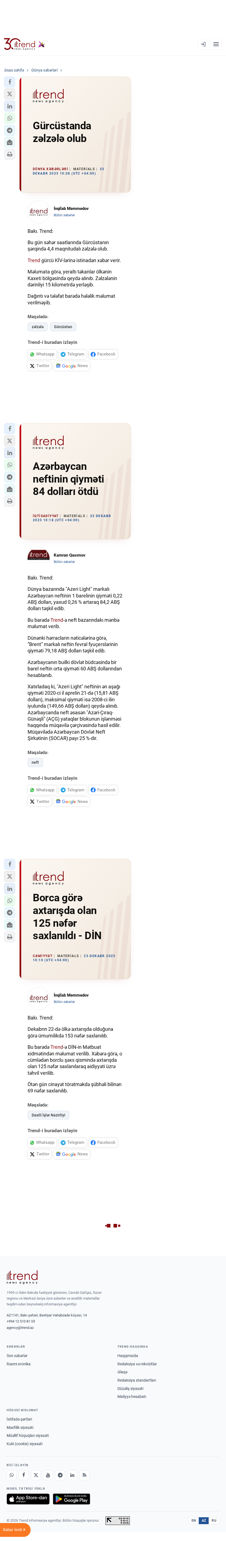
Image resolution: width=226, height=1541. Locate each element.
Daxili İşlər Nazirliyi (48, 1115)
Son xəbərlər (17, 1355)
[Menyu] (216, 44)
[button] (9, 82)
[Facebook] (24, 1475)
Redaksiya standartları (136, 1380)
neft (35, 762)
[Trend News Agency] (22, 1277)
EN (194, 1520)
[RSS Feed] (84, 1475)
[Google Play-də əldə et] (71, 1499)
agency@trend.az (20, 1328)
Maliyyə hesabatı (131, 1396)
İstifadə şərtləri (19, 1419)
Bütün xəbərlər (64, 215)
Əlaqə (122, 1372)
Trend (34, 260)
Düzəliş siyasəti (130, 1388)
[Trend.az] (24, 44)
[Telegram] (60, 1475)
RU (214, 1520)
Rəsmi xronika (19, 1364)
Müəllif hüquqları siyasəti (28, 1435)
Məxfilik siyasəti (20, 1427)
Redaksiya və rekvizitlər (137, 1364)
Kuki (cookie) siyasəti (24, 1444)
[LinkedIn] (72, 1475)
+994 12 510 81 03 (21, 1321)
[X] (36, 1475)
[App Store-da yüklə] (28, 1499)
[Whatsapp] (12, 1475)
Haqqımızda (127, 1355)
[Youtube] (48, 1475)
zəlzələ (38, 327)
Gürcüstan (63, 327)
